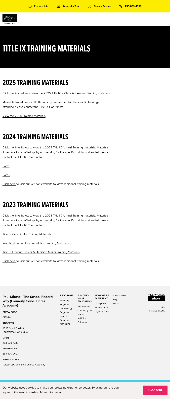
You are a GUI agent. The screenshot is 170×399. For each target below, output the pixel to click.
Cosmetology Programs (66, 310)
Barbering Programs (64, 302)
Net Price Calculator (82, 320)
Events (116, 303)
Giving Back (100, 303)
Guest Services (119, 295)
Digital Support (102, 311)
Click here (9, 184)
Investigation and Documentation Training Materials (35, 243)
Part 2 (6, 175)
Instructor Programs (64, 318)
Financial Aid (83, 306)
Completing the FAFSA (85, 312)
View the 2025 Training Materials (23, 116)
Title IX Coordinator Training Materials (26, 234)
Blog (115, 299)
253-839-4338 (10, 342)
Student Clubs (101, 307)
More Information (51, 392)
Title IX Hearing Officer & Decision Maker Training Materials (41, 252)
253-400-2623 (10, 353)
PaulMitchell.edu (156, 310)
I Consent (155, 390)
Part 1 (5, 166)
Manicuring (65, 324)
